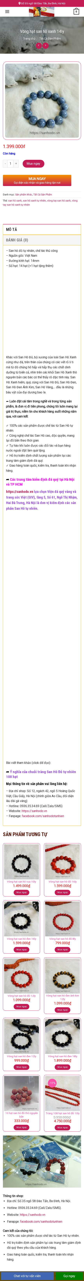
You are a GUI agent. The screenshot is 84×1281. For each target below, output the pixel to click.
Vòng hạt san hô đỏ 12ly (22, 995)
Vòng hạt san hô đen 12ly (21, 1056)
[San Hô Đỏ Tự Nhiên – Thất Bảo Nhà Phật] (41, 12)
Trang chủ (29, 38)
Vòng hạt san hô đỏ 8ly (62, 938)
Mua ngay (33, 163)
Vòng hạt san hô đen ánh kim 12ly (62, 997)
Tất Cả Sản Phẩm (50, 38)
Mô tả (11, 229)
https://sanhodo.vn (19, 492)
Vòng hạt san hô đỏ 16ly (63, 881)
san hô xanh (15, 200)
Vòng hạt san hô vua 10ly (21, 881)
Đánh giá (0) (17, 240)
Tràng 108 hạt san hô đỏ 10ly (63, 1113)
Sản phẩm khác (23, 194)
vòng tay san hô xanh (59, 200)
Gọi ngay (69, 1276)
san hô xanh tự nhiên (34, 200)
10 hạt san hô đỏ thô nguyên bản (21, 1114)
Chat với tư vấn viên (27, 1276)
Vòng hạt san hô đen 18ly (62, 1056)
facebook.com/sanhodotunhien (43, 816)
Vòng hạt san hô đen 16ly (21, 938)
